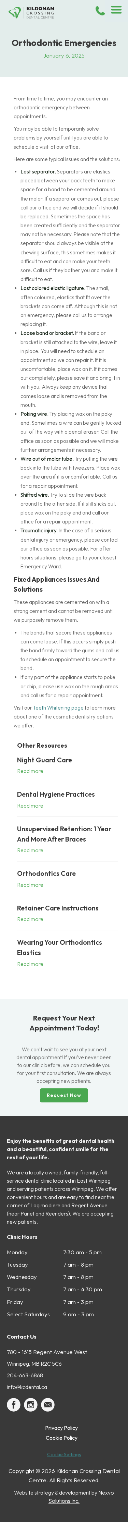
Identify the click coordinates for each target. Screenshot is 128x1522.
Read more (30, 771)
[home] (39, 13)
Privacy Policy (61, 1427)
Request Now (64, 1095)
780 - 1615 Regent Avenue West (47, 1351)
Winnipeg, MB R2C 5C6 (34, 1363)
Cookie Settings (64, 1454)
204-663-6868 (25, 1375)
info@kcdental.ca (27, 1387)
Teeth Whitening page (58, 707)
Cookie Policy (61, 1437)
